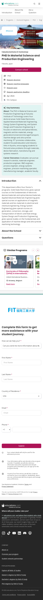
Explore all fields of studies (11, 570)
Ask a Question (32, 11)
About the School (19, 11)
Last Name (7, 374)
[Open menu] (39, 4)
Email (5, 408)
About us (5, 550)
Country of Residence (11, 391)
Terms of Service (13, 494)
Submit (21, 446)
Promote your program (10, 554)
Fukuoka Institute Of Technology (15, 52)
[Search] (34, 4)
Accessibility (31, 595)
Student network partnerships (12, 559)
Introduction (7, 12)
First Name (7, 357)
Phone (5, 424)
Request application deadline (18, 92)
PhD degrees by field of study (12, 584)
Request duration (13, 80)
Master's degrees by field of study (14, 575)
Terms (26, 484)
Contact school (21, 69)
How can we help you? (11, 341)
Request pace (12, 88)
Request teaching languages (18, 84)
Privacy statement (7, 486)
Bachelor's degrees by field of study (14, 579)
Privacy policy (21, 595)
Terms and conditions (9, 595)
